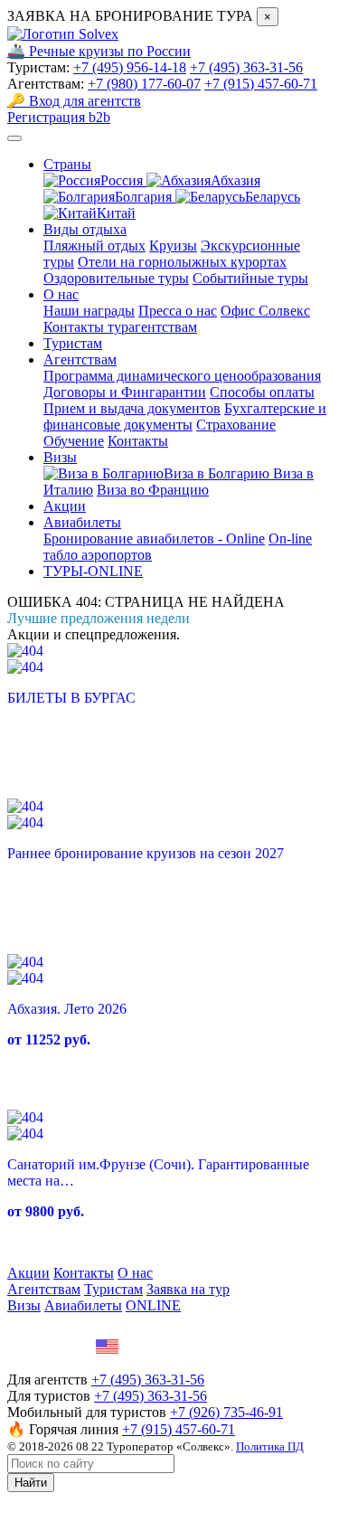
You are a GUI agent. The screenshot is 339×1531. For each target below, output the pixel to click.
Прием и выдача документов (132, 408)
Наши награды (89, 310)
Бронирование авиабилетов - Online (154, 538)
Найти (30, 1482)
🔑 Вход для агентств (74, 101)
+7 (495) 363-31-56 (246, 67)
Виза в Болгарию (218, 473)
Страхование (236, 424)
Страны (67, 164)
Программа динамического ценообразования (182, 375)
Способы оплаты (262, 392)
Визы (60, 457)
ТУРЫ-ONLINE (93, 571)
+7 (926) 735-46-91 (226, 1412)
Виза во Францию (153, 489)
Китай (116, 213)
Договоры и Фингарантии (124, 392)
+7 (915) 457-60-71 (260, 83)
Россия (123, 180)
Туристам (72, 343)
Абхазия (235, 180)
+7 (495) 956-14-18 (129, 67)
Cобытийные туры (250, 278)
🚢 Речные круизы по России (99, 51)
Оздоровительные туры (116, 278)
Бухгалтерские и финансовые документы (184, 416)
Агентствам (80, 359)
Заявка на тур (188, 1289)
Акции (64, 506)
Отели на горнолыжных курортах (182, 261)
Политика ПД (270, 1446)
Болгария (145, 196)
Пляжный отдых (94, 245)
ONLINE (153, 1305)
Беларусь (272, 196)
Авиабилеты (82, 522)
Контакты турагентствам (120, 327)
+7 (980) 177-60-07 (144, 83)
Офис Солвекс (265, 310)
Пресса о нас (177, 310)
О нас (61, 294)
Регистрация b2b (58, 117)
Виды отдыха (85, 229)
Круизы (173, 245)
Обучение (73, 441)
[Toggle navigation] (14, 138)
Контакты (138, 441)
